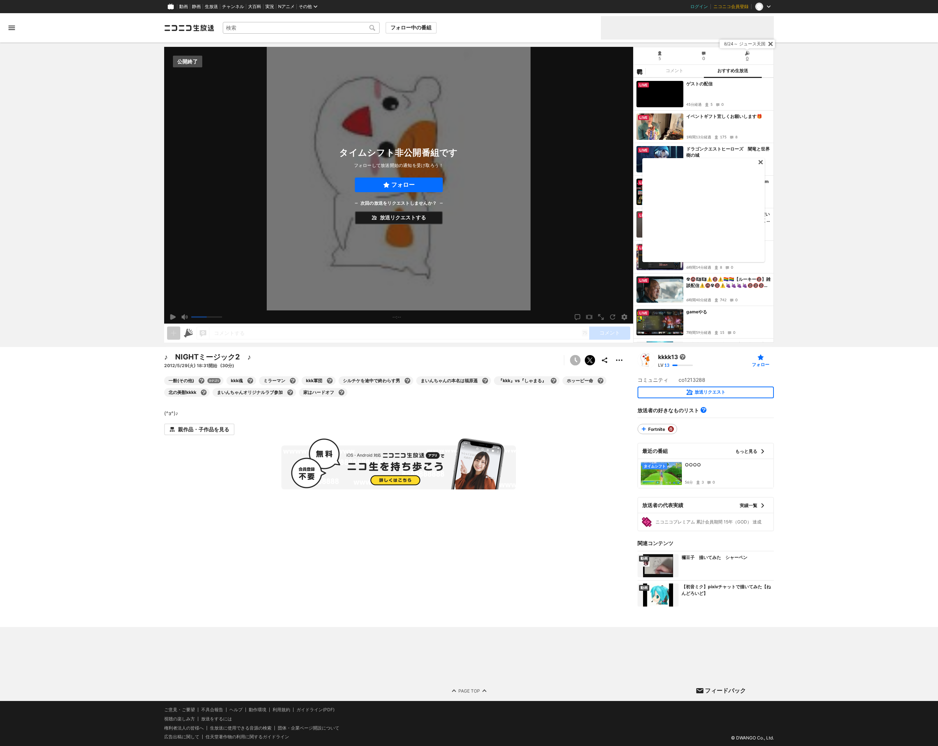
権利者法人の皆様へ (184, 727)
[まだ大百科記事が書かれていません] (683, 357)
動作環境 (257, 710)
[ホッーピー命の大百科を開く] (600, 381)
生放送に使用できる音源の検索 (241, 728)
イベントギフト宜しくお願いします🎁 (724, 116)
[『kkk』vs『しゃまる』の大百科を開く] (554, 381)
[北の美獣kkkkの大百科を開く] (204, 392)
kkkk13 (668, 357)
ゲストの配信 (699, 83)
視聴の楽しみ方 (179, 718)
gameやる (696, 311)
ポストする (590, 360)
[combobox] (301, 28)
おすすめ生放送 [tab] (732, 70)
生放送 (211, 6)
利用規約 (281, 710)
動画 (183, 6)
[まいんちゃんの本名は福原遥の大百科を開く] (485, 381)
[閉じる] (770, 44)
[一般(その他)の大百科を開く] (201, 381)
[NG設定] (639, 71)
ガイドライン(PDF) (315, 710)
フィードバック (725, 690)
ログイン (699, 6)
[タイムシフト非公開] (575, 360)
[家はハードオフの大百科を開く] (341, 392)
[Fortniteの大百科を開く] (671, 429)
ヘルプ (236, 710)
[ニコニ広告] (188, 333)
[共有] (604, 360)
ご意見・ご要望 (179, 709)
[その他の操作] (619, 360)
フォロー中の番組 (411, 27)
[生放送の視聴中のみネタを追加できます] (173, 333)
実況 (269, 6)
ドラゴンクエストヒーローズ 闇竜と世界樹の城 (728, 152)
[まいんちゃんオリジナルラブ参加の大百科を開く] (290, 392)
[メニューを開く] (11, 27)
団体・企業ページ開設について (308, 728)
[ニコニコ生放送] (189, 28)
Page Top (469, 690)
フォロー (403, 185)
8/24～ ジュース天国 (744, 43)
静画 (196, 6)
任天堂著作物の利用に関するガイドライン (247, 737)
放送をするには (216, 718)
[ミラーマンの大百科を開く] (293, 381)
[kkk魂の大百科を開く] (250, 381)
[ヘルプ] (703, 410)
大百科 (254, 6)
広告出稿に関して (181, 736)
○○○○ (693, 464)
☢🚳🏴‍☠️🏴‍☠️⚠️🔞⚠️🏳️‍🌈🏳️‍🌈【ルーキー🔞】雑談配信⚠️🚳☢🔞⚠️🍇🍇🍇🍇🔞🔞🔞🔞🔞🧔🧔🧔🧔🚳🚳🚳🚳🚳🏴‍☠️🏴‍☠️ (728, 282)
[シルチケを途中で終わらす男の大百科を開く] (407, 381)
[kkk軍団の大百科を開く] (330, 381)
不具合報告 (212, 710)
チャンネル (233, 6)
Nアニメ (286, 6)
